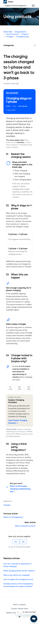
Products (24, 34)
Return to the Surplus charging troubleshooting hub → (20, 489)
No (23, 542)
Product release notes (19, 609)
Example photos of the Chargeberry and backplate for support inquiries (18, 585)
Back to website (19, 605)
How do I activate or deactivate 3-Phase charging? (17, 565)
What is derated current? (25, 526)
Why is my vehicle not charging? (16, 575)
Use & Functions (12, 34)
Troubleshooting (22, 37)
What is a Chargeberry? (13, 517)
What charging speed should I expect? (19, 571)
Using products (20, 32)
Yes (15, 542)
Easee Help (7, 32)
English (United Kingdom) (15, 6)
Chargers (9, 37)
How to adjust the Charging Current (18, 579)
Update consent (12, 613)
